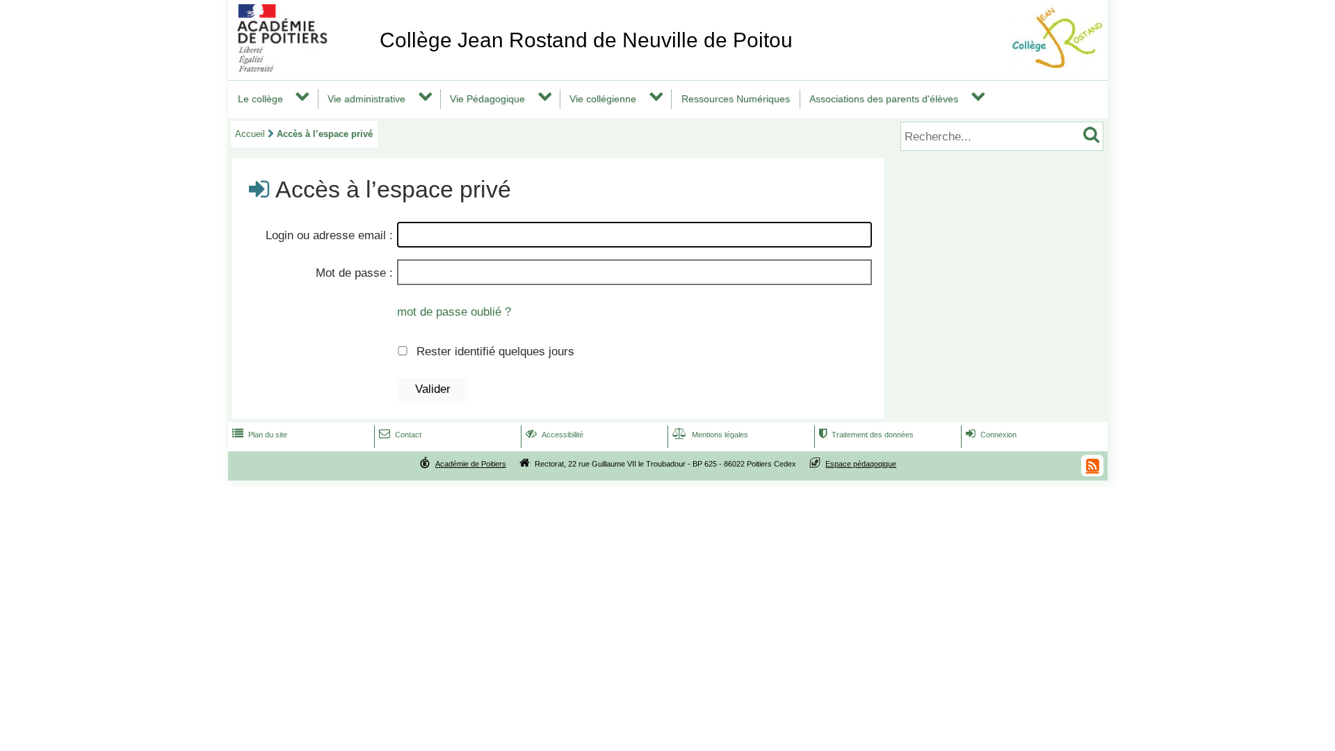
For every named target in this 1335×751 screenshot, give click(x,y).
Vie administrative (366, 98)
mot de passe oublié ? (454, 311)
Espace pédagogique (860, 464)
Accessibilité (554, 434)
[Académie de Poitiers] (301, 67)
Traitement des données (866, 434)
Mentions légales (710, 434)
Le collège (260, 98)
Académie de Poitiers (470, 464)
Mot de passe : (354, 273)
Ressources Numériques (735, 98)
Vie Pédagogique (487, 98)
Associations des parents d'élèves (883, 98)
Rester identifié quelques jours (495, 351)
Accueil (250, 134)
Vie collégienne (602, 98)
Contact (400, 434)
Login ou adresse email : (329, 235)
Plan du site (259, 434)
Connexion (991, 434)
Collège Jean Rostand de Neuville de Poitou (586, 40)
